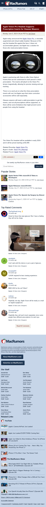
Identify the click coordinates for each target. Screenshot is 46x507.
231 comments (8, 157)
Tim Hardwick (27, 387)
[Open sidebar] (43, 3)
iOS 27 (32, 9)
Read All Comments (23, 326)
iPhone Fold (21, 9)
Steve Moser (4, 410)
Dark (42, 504)
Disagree (23, 253)
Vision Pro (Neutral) (21, 149)
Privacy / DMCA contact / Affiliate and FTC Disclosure (15, 497)
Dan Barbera (4, 402)
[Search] (40, 3)
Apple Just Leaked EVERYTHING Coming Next (23, 433)
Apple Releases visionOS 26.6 (19, 186)
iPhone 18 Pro (7, 9)
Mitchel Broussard (6, 387)
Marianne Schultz (28, 395)
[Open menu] (2, 3)
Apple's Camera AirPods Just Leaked (20, 426)
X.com (7, 376)
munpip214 (12, 271)
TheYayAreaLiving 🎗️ (15, 211)
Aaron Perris (26, 410)
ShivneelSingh (13, 310)
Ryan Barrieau (27, 402)
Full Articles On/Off (17, 504)
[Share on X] (35, 157)
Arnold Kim (4, 372)
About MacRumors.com (12, 357)
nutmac (11, 296)
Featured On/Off (6, 504)
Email (2, 376)
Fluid (25, 504)
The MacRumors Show (16, 459)
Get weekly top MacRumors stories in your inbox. (23, 162)
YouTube (8, 421)
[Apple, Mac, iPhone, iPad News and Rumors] (16, 6)
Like (19, 253)
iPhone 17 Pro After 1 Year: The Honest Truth (23, 453)
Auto (35, 504)
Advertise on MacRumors (13, 363)
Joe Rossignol (27, 380)
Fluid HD (30, 504)
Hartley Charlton (6, 395)
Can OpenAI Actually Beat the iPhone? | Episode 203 (25, 491)
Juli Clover (31, 33)
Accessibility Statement (7, 500)
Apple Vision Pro (28, 38)
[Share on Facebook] (41, 157)
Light (39, 504)
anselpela (11, 258)
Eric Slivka (26, 372)
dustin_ (11, 283)
